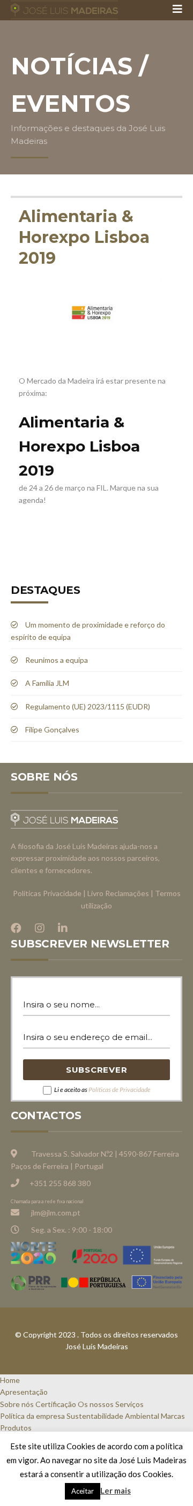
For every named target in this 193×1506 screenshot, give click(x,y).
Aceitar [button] (82, 1491)
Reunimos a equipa (56, 659)
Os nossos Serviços (111, 1404)
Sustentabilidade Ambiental (112, 1415)
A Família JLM (47, 682)
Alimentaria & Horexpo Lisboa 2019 (84, 237)
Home (10, 1380)
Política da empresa (32, 1415)
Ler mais (115, 1490)
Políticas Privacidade (47, 893)
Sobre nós (17, 1404)
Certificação (55, 1404)
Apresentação (24, 1391)
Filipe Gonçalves (52, 729)
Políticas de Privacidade (119, 1089)
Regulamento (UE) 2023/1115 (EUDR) (87, 706)
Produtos (16, 1427)
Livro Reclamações (118, 893)
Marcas (173, 1415)
